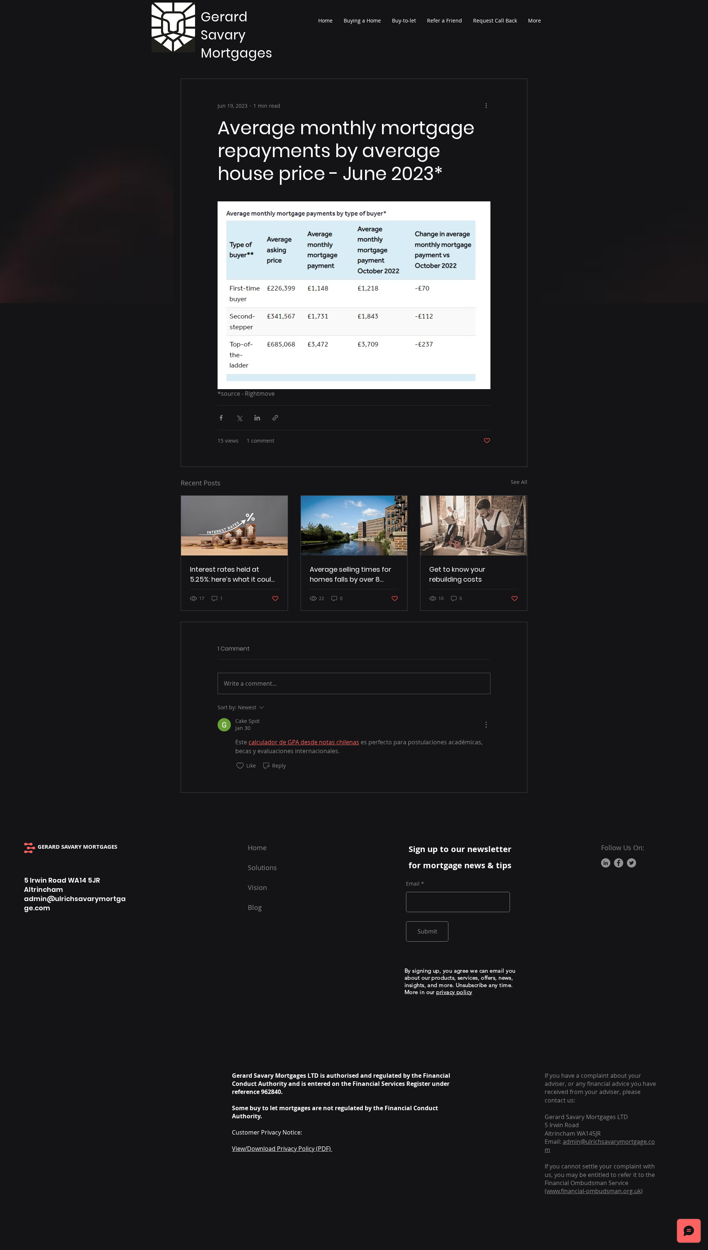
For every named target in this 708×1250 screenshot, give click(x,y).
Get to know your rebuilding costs (457, 574)
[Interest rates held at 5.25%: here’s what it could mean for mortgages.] (234, 525)
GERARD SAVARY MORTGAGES (77, 847)
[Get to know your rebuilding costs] (473, 525)
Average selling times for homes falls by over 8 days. (350, 574)
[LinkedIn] (605, 863)
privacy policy (454, 992)
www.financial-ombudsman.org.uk (593, 1191)
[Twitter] (631, 863)
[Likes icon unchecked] (240, 765)
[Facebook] (618, 863)
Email (413, 883)
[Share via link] (275, 417)
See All (519, 481)
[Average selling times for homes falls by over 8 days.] (354, 525)
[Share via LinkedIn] (257, 417)
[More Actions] (486, 724)
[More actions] (486, 105)
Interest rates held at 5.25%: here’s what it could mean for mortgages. (232, 574)
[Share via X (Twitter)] (239, 417)
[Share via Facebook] (221, 417)
